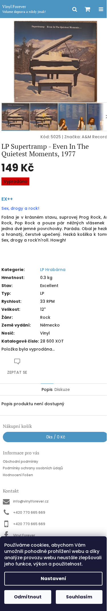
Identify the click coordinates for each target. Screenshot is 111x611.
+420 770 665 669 (29, 512)
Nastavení (53, 578)
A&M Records (96, 137)
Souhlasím (79, 597)
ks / (55, 437)
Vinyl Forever (24, 535)
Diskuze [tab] (62, 389)
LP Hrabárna (52, 269)
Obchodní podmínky (20, 461)
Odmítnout (28, 597)
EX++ (7, 199)
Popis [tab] (47, 389)
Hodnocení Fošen (18, 474)
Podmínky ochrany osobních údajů (33, 468)
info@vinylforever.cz (31, 501)
